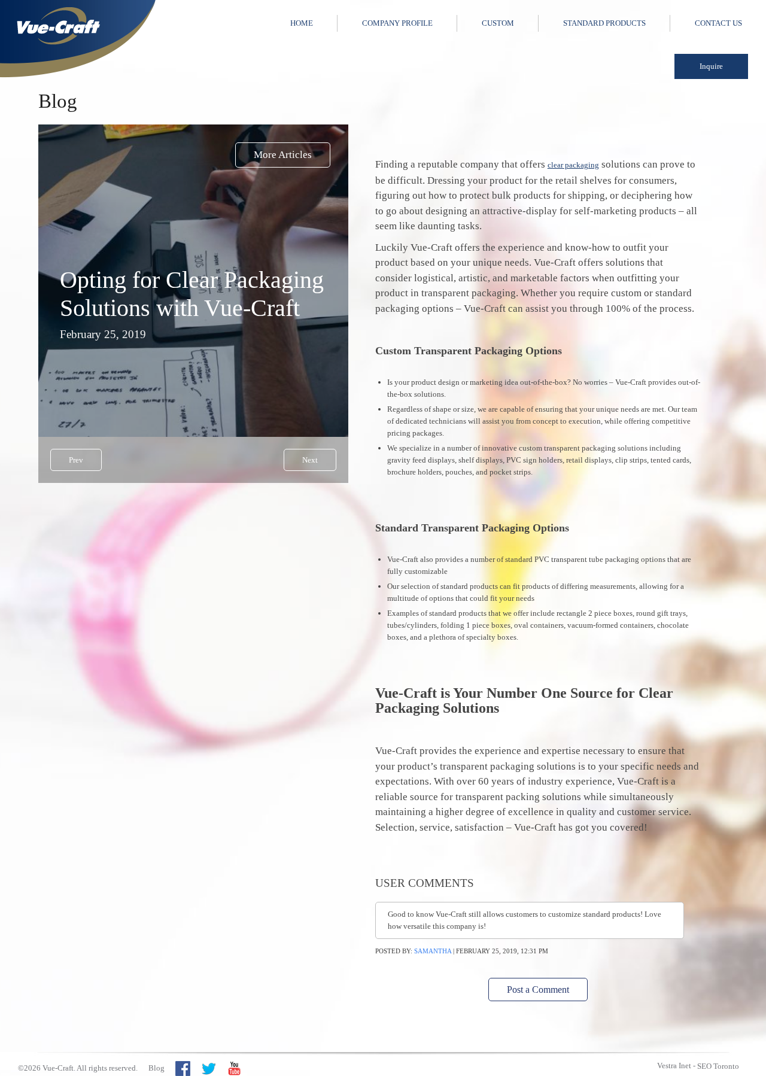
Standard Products (604, 23)
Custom (498, 23)
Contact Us (718, 23)
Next (310, 459)
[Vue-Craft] (78, 39)
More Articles (283, 154)
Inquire (711, 66)
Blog (156, 1067)
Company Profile (397, 23)
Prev (76, 459)
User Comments (424, 883)
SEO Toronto (718, 1066)
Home (301, 23)
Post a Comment (538, 989)
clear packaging (573, 164)
